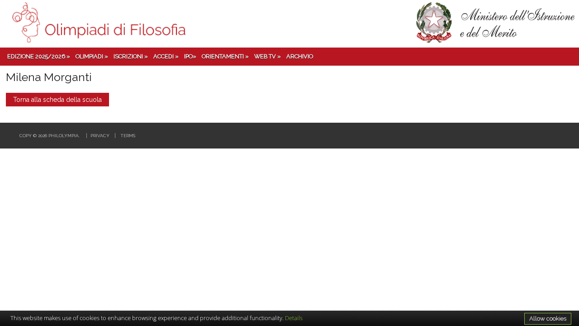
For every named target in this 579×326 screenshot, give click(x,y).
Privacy (99, 135)
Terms (127, 135)
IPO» (190, 56)
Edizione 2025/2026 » (38, 56)
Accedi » (166, 56)
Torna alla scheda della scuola (57, 99)
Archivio (299, 56)
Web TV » (267, 56)
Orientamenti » (225, 56)
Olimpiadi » (92, 56)
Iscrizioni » (131, 56)
